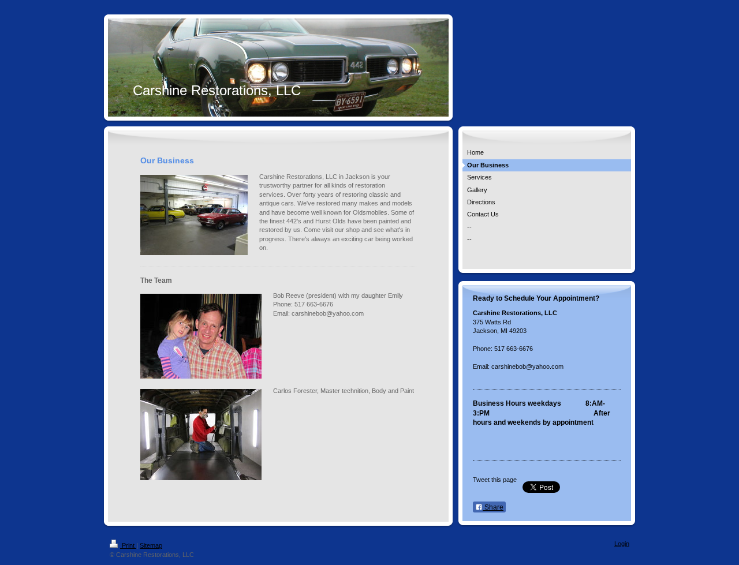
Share (493, 507)
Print (128, 545)
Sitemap (151, 545)
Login (621, 543)
